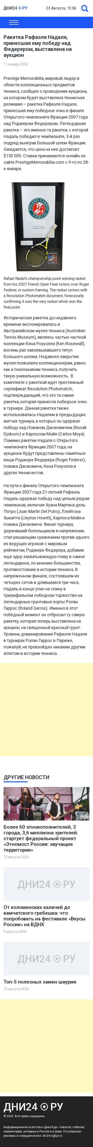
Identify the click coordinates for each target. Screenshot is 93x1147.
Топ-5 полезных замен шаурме (40, 982)
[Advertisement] (46, 709)
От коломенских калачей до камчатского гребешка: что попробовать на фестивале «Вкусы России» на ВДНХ (45, 915)
